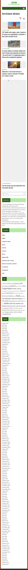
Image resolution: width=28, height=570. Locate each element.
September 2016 (6, 531)
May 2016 (4, 538)
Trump (6, 312)
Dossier (3, 244)
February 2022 (5, 417)
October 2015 (5, 550)
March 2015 (5, 561)
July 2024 (4, 367)
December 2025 (6, 337)
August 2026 (5, 323)
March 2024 (5, 374)
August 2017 (5, 512)
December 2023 (6, 379)
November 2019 (6, 464)
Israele (7, 301)
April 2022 (4, 414)
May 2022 (4, 412)
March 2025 (5, 353)
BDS (24, 286)
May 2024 (4, 370)
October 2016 (5, 529)
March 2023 (5, 395)
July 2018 (4, 492)
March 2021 (5, 437)
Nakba (17, 306)
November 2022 (6, 402)
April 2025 (4, 351)
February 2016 (5, 543)
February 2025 (5, 355)
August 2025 (5, 344)
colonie (19, 289)
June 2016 (4, 536)
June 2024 (4, 369)
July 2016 (4, 534)
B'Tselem (21, 286)
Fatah (14, 296)
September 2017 (6, 510)
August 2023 (5, 386)
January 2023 (5, 398)
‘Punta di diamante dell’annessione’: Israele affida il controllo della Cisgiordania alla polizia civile (13, 223)
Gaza (18, 295)
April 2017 (4, 519)
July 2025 (4, 346)
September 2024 (6, 363)
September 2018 (6, 489)
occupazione (5, 308)
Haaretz (14, 298)
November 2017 (6, 506)
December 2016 (6, 526)
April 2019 (4, 477)
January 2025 (5, 356)
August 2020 (5, 449)
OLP (14, 308)
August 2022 (5, 407)
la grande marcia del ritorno (16, 301)
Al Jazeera (16, 283)
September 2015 (6, 552)
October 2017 (5, 508)
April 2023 (4, 393)
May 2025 (4, 349)
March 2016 (5, 541)
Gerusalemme (6, 299)
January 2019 (5, 482)
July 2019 (4, 472)
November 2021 (6, 423)
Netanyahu (22, 306)
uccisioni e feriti (12, 312)
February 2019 (5, 480)
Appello (3, 238)
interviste (4, 251)
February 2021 (5, 438)
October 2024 (5, 361)
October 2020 (5, 445)
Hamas (19, 298)
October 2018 (5, 487)
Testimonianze (5, 267)
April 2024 (4, 372)
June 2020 (4, 452)
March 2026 (5, 332)
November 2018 (6, 485)
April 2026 (4, 330)
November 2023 (6, 381)
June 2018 (4, 494)
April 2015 (4, 559)
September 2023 (6, 384)
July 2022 (4, 409)
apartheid (12, 286)
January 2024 (5, 377)
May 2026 (4, 328)
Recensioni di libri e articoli (8, 260)
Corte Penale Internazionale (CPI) (13, 291)
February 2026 (5, 334)
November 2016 (6, 527)
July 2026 (4, 325)
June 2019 (4, 473)
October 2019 (5, 466)
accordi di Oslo (9, 283)
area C (17, 286)
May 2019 (4, 475)
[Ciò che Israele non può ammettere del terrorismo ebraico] (14, 181)
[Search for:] (14, 193)
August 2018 (5, 491)
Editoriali (4, 69)
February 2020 (5, 459)
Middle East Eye (10, 303)
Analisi (3, 30)
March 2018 (5, 499)
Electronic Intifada (7, 296)
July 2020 (4, 451)
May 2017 (4, 517)
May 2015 (4, 557)
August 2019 (5, 470)
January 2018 (5, 503)
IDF (3, 301)
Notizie (7, 30)
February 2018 (5, 501)
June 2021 (4, 431)
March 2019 (5, 478)
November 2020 (6, 444)
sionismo (16, 310)
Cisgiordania (7, 288)
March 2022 (5, 416)
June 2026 (4, 327)
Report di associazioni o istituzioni (9, 263)
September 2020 (6, 447)
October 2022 (5, 403)
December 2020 (6, 442)
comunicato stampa (6, 241)
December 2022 (6, 400)
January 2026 (5, 335)
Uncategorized (5, 270)
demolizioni (9, 293)
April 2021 (4, 435)
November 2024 (6, 360)
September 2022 (6, 405)
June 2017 (4, 515)
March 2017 (5, 520)
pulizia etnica (6, 310)
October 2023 (5, 382)
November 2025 (6, 339)
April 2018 (4, 498)
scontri (12, 310)
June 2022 (4, 410)
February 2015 (5, 562)
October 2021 (5, 424)
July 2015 (4, 554)
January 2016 (5, 545)
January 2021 (5, 440)
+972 (3, 283)
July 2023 (4, 388)
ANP (20, 283)
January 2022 (5, 419)
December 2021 (6, 421)
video (3, 273)
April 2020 (4, 456)
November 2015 (6, 548)
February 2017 (5, 522)
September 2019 (6, 468)
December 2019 (6, 463)
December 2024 (6, 358)
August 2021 (5, 428)
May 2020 (4, 454)
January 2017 (5, 524)
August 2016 (5, 533)
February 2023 (5, 396)
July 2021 (4, 430)
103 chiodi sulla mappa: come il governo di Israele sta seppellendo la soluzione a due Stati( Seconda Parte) (14, 34)
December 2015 (6, 547)
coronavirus (4, 291)
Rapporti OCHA (5, 257)
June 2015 (4, 555)
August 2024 (5, 365)
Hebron (24, 298)
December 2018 (6, 484)
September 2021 (6, 426)
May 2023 (4, 391)
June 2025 (4, 348)
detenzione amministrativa (18, 293)
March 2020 (5, 458)
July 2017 (4, 513)
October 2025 (5, 341)
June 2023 (4, 389)
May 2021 (4, 433)
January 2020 (5, 461)
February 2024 (5, 375)
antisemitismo (5, 286)
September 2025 (6, 342)
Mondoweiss (11, 306)
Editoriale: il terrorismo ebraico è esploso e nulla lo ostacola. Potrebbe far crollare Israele (13, 73)
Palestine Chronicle (18, 308)
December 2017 (6, 505)
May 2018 (4, 496)
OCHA (10, 308)
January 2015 (5, 564)
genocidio (23, 296)
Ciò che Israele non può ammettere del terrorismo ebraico (13, 186)
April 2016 (4, 540)
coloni (14, 289)
